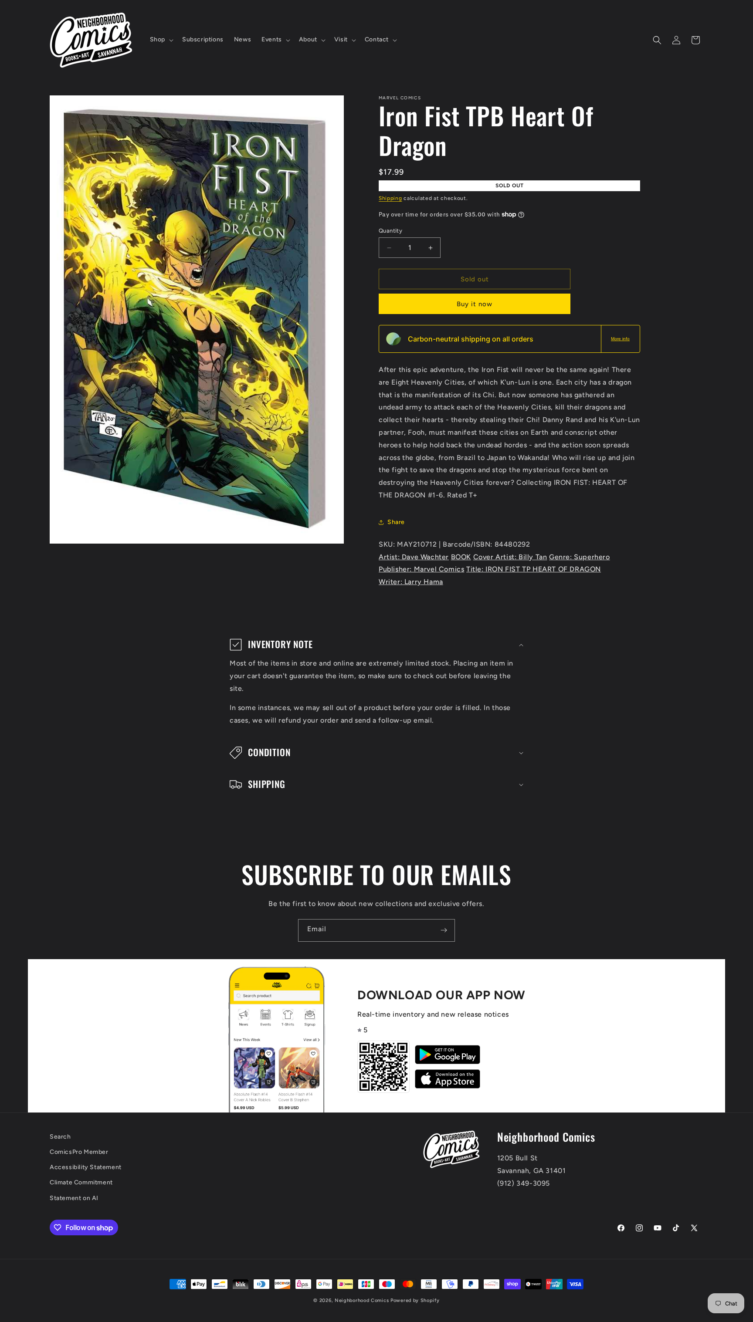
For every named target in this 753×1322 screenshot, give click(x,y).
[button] (161, 39)
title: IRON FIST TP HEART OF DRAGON (533, 569)
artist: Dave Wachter (414, 557)
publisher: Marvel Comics (421, 569)
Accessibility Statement (86, 1167)
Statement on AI (74, 1198)
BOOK (461, 557)
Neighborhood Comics (362, 1300)
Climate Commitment (81, 1182)
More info (620, 338)
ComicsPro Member (79, 1152)
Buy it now (474, 304)
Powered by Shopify (415, 1300)
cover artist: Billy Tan (510, 557)
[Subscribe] (444, 930)
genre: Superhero (579, 557)
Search (60, 1136)
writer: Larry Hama (411, 582)
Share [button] (396, 522)
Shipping (390, 198)
